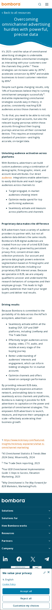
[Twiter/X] (32, 559)
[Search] (39, 4)
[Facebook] (19, 559)
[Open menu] (46, 4)
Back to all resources (17, 12)
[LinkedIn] (5, 559)
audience (7, 177)
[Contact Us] (46, 559)
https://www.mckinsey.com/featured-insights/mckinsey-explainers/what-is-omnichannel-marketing (23, 444)
